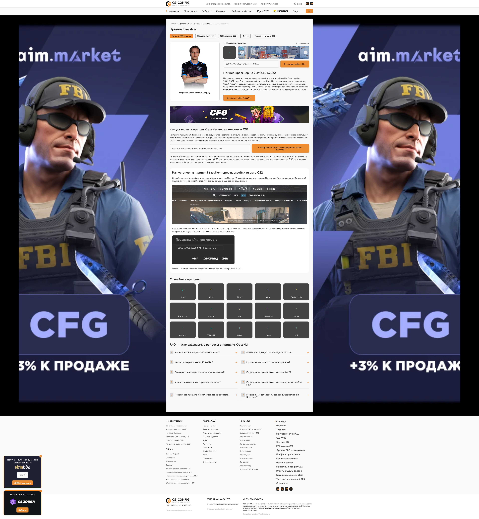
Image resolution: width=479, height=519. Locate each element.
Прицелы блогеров (205, 36)
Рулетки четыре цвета (212, 433)
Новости (281, 425)
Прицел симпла (246, 437)
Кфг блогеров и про (287, 458)
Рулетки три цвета (210, 429)
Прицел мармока (246, 458)
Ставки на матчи (209, 462)
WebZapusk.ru (264, 514)
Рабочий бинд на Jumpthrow (177, 479)
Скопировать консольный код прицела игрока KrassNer (280, 148)
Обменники (207, 458)
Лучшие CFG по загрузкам (290, 450)
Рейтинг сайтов (284, 462)
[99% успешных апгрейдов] (281, 11)
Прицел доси (245, 455)
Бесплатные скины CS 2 (289, 474)
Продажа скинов (210, 426)
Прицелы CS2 (184, 23)
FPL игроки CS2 (285, 446)
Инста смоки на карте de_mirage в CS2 (181, 476)
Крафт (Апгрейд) (209, 451)
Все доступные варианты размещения (222, 504)
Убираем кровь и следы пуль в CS (180, 483)
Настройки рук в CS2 (287, 433)
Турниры (281, 429)
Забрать (22, 510)
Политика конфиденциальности (179, 510)
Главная (173, 23)
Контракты (207, 444)
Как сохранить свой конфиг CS (178, 472)
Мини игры (207, 447)
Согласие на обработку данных (219, 509)
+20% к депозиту (22, 483)
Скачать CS (282, 442)
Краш (205, 440)
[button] (263, 56)
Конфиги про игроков (288, 454)
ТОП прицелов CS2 (228, 36)
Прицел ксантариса (248, 444)
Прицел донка (245, 451)
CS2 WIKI (281, 437)
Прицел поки (245, 440)
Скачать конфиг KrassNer (239, 98)
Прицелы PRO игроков (202, 23)
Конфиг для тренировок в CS (178, 468)
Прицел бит (244, 462)
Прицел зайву (245, 465)
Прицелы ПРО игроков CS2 (251, 429)
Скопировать (304, 43)
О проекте (282, 483)
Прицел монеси (246, 447)
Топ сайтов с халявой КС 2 (290, 479)
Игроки (245, 36)
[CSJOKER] (22, 501)
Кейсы (205, 455)
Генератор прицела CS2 (265, 36)
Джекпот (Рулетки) (210, 437)
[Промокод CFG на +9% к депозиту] (239, 114)
